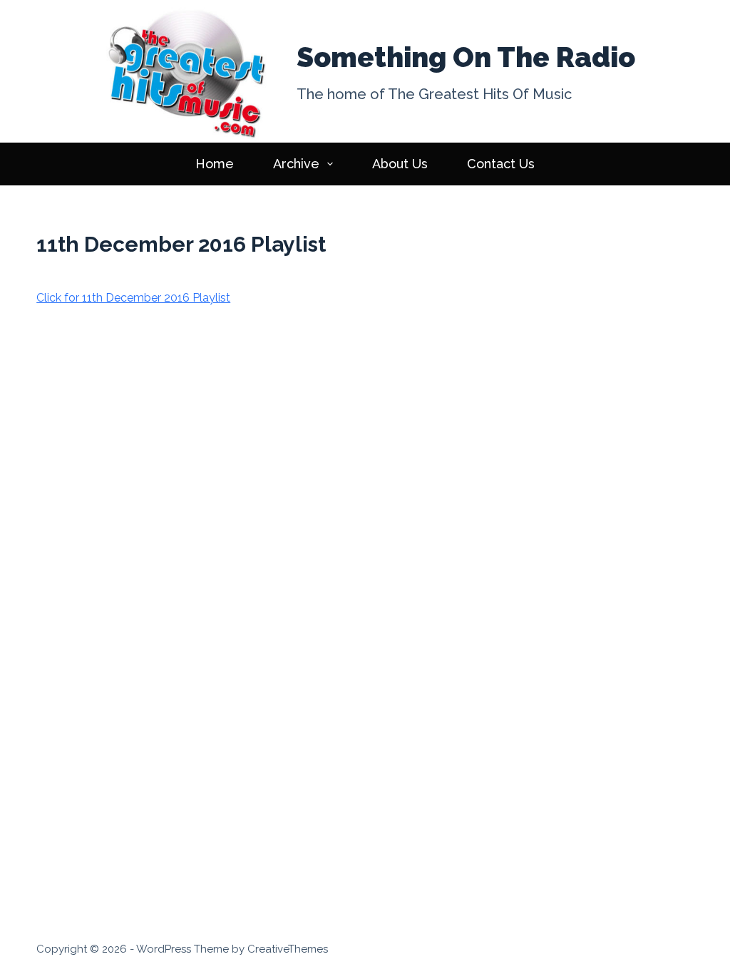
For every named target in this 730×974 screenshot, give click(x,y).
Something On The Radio (466, 57)
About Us (400, 163)
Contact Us (501, 163)
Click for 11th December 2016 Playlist (133, 297)
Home (214, 163)
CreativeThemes (287, 949)
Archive (296, 163)
